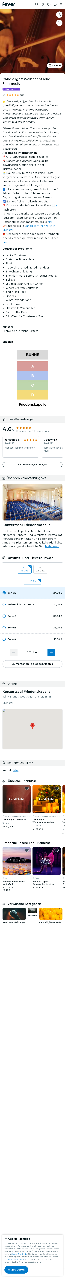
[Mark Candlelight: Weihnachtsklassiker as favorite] (57, 788)
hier (54, 205)
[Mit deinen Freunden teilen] (59, 14)
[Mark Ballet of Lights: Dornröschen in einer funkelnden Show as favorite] (57, 850)
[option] (32, 593)
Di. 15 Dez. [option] (25, 569)
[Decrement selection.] (14, 652)
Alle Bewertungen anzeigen (32, 464)
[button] (32, 593)
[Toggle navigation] (61, 4)
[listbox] (32, 569)
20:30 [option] (33, 581)
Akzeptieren (16, 1269)
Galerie (56, 65)
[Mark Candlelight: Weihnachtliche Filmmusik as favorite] (59, 23)
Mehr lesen (52, 546)
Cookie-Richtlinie (19, 1254)
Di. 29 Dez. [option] (40, 569)
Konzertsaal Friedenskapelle (26, 692)
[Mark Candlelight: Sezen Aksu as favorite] (27, 788)
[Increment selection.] (51, 652)
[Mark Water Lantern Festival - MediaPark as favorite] (27, 850)
